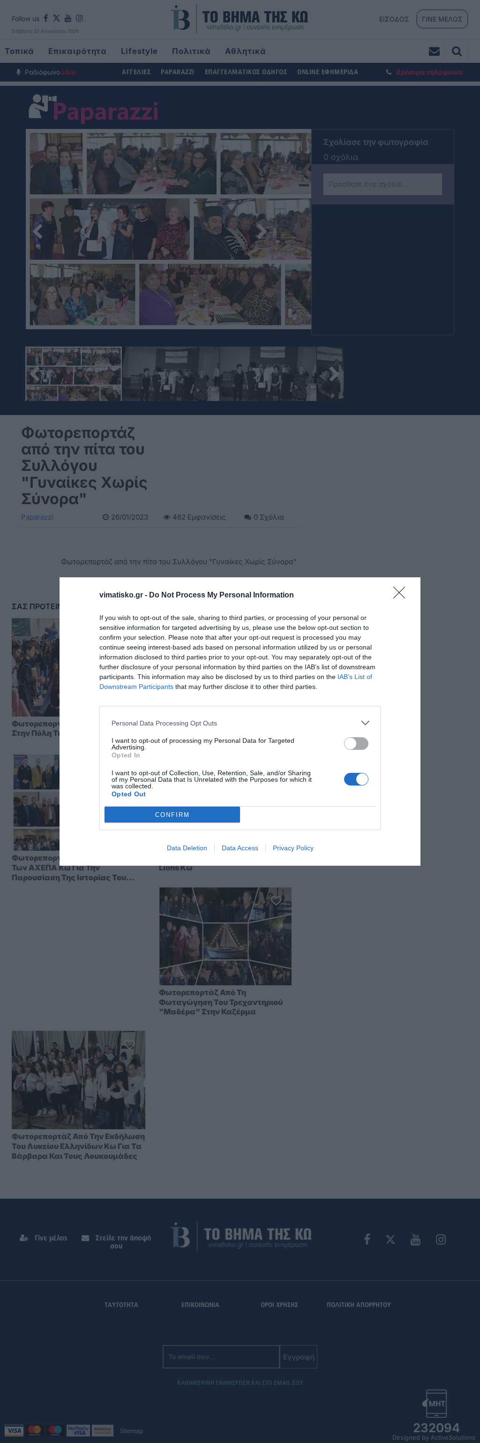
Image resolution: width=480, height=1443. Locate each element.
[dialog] (240, 721)
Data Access (240, 848)
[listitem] (240, 723)
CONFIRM (172, 814)
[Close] (402, 595)
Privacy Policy (293, 848)
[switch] (356, 743)
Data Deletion (187, 848)
